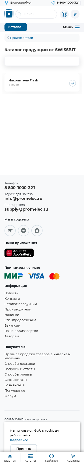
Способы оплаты (18, 374)
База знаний (14, 385)
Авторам (11, 336)
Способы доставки (19, 363)
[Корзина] (75, 14)
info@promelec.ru (23, 199)
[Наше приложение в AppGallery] (19, 254)
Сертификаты (15, 380)
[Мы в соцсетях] (10, 230)
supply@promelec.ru (26, 209)
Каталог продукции (20, 304)
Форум (10, 396)
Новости (11, 293)
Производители (17, 309)
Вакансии (12, 325)
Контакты (12, 298)
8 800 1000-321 (19, 188)
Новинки (11, 315)
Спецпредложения (20, 320)
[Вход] (64, 14)
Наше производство (21, 331)
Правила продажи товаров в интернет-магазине (37, 356)
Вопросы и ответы (19, 369)
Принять (23, 448)
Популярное (14, 390)
